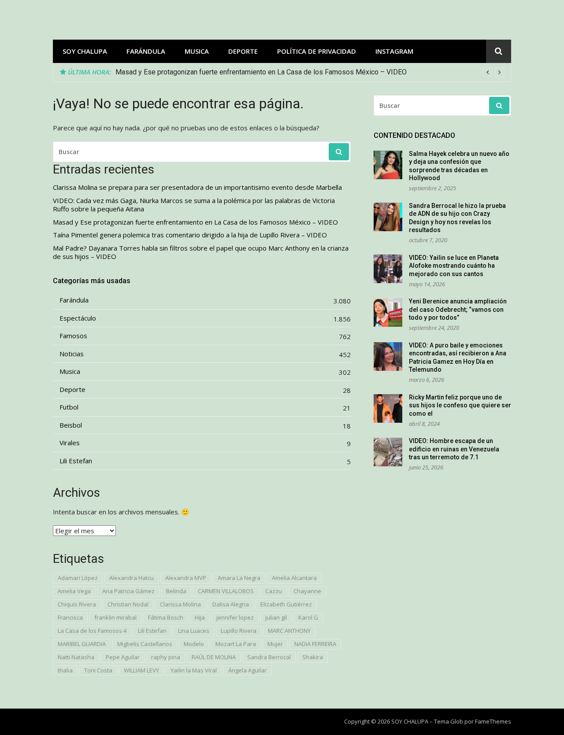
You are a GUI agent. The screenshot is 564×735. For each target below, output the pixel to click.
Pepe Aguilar (123, 657)
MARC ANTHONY (289, 631)
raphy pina (165, 657)
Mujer (275, 644)
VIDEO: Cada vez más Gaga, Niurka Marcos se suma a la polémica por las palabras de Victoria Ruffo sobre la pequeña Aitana (194, 205)
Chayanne (307, 591)
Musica (197, 51)
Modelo (194, 644)
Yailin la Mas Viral (194, 670)
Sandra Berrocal (269, 657)
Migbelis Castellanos (144, 644)
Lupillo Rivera (238, 631)
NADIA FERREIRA (315, 644)
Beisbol (70, 425)
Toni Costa (98, 670)
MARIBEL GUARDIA (82, 644)
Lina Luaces (193, 631)
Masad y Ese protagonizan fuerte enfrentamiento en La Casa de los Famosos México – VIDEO (195, 222)
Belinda (176, 591)
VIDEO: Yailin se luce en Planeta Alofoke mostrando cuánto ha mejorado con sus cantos (454, 265)
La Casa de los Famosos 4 (92, 631)
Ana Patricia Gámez (128, 591)
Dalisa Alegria (230, 604)
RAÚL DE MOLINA (214, 657)
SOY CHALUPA (85, 51)
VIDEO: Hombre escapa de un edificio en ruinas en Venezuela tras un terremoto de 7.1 (454, 449)
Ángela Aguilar (247, 670)
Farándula (145, 51)
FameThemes (493, 721)
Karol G (308, 617)
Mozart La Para (235, 644)
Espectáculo (77, 318)
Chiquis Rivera (77, 604)
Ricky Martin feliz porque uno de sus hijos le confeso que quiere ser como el (460, 405)
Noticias (71, 354)
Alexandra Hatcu (131, 578)
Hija (200, 617)
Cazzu (273, 591)
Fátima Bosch (165, 617)
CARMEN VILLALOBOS (226, 591)
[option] (309, 72)
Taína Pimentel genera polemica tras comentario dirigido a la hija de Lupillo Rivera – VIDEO (254, 72)
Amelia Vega (74, 591)
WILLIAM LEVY (141, 670)
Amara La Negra (239, 578)
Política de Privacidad (316, 51)
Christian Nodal (128, 604)
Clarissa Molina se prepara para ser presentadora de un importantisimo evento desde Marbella (197, 187)
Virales (69, 443)
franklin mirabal (115, 617)
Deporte (243, 51)
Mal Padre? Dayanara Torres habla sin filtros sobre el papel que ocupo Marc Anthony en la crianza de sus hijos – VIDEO (201, 252)
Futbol (68, 407)
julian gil (276, 617)
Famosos (73, 336)
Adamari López (78, 578)
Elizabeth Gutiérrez (286, 604)
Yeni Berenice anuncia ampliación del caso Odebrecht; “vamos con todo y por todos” (458, 309)
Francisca (70, 617)
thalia (65, 670)
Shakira (312, 657)
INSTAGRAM (394, 51)
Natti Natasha (76, 657)
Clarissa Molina (180, 604)
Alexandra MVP (185, 578)
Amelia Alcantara (294, 578)
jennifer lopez (235, 617)
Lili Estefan (75, 461)
